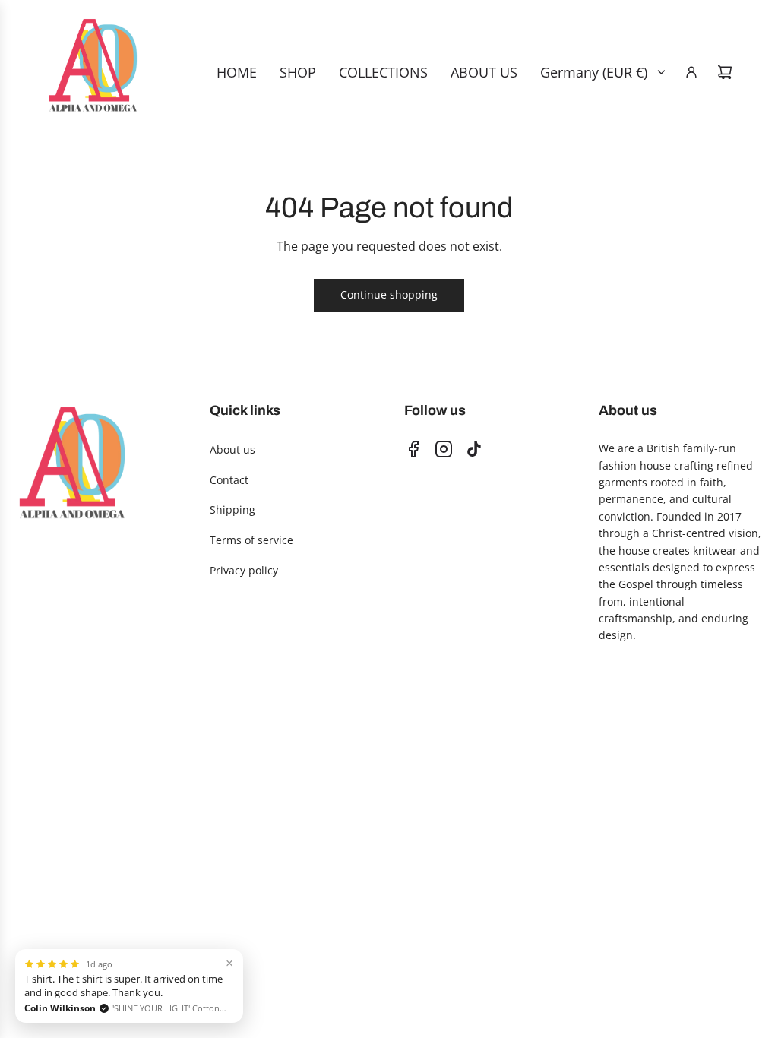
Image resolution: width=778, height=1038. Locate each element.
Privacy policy (244, 570)
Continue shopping (389, 294)
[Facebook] (413, 449)
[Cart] (725, 72)
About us (232, 449)
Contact (229, 480)
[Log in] (691, 72)
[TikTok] (474, 449)
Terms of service (251, 540)
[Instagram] (444, 449)
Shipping (232, 509)
